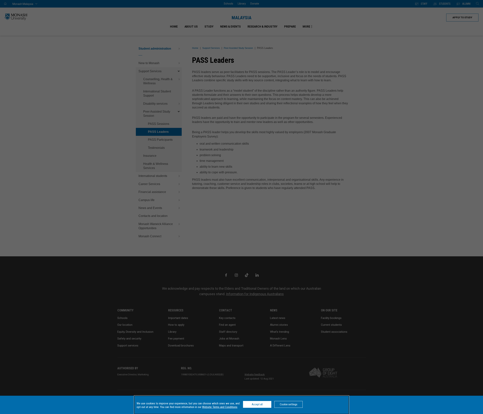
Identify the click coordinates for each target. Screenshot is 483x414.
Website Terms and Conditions (219, 407)
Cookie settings (288, 404)
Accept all (257, 404)
